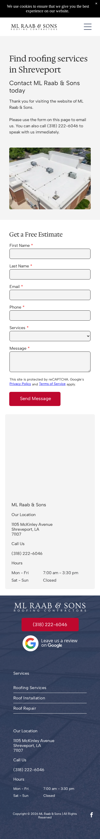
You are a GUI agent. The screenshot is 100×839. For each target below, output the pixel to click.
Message (17, 348)
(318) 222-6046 (62, 125)
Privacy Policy (20, 384)
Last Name (19, 266)
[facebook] (91, 815)
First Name (19, 245)
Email (14, 286)
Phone (15, 307)
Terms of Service (52, 384)
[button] (88, 27)
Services (17, 327)
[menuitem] (50, 688)
